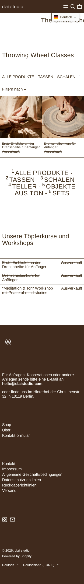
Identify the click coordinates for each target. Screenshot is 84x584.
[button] (72, 6)
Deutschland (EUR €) (39, 565)
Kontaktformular (16, 435)
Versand (9, 490)
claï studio (22, 550)
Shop (6, 425)
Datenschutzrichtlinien (21, 480)
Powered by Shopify (17, 556)
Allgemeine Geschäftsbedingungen (32, 474)
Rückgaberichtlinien (19, 485)
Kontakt (8, 464)
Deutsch (8, 565)
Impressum (12, 469)
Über (6, 430)
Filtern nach (12, 89)
